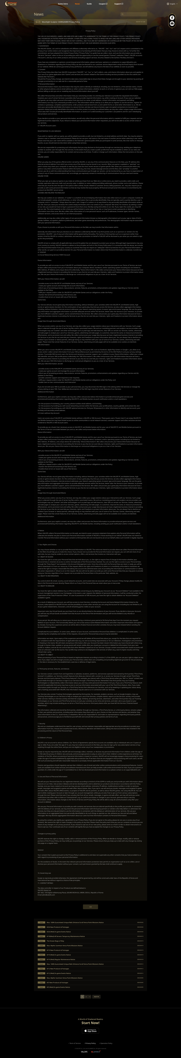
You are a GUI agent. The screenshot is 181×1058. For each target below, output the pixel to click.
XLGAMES (96, 1052)
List (90, 907)
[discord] (172, 23)
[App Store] (90, 1031)
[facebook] (172, 18)
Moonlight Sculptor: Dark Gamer (11, 3)
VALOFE (84, 1052)
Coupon (102, 4)
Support (117, 4)
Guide (89, 4)
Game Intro (63, 4)
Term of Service (75, 1043)
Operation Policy (106, 1043)
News (77, 4)
